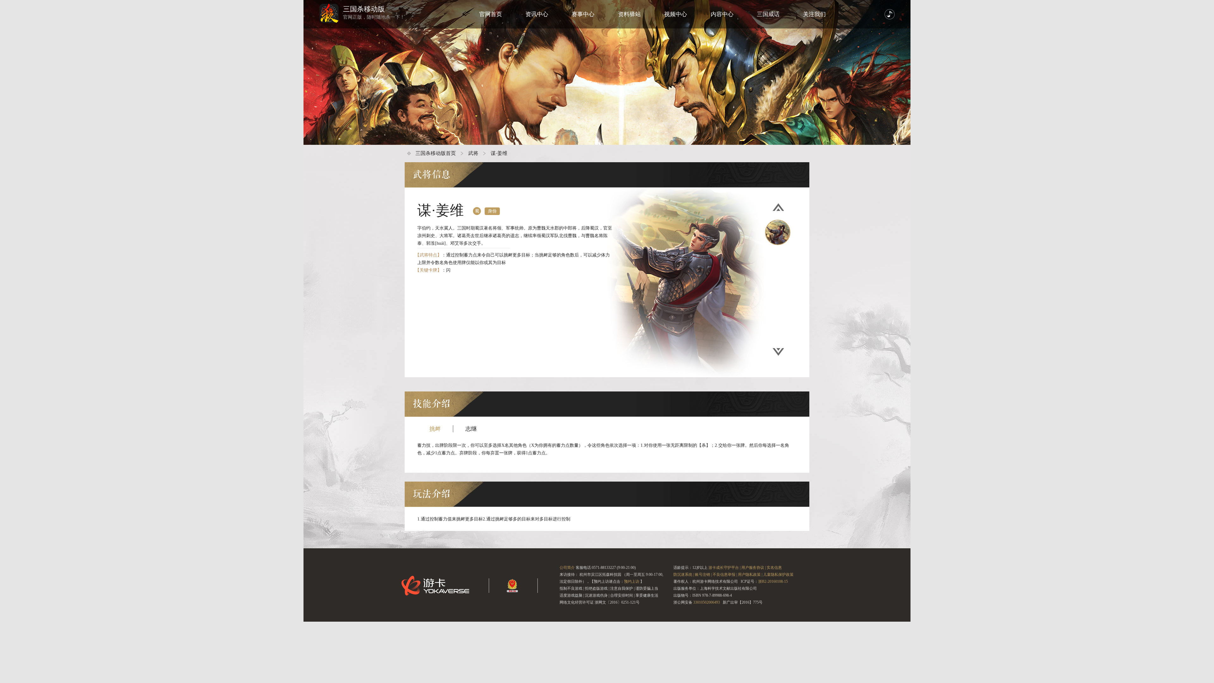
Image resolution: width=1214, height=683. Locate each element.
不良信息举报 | (725, 574)
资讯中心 (536, 14)
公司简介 (567, 567)
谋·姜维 (499, 153)
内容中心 (722, 14)
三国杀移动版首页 (435, 153)
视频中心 (675, 14)
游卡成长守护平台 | (724, 567)
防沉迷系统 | (683, 574)
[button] (778, 207)
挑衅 (435, 429)
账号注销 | (703, 574)
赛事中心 (583, 14)
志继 (471, 429)
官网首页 (490, 14)
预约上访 (631, 581)
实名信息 (774, 567)
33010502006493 (706, 602)
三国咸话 (768, 14)
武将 (473, 153)
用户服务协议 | (753, 567)
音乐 (890, 14)
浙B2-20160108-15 (773, 581)
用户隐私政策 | (750, 574)
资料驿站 (629, 14)
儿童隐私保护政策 (778, 574)
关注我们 (814, 14)
